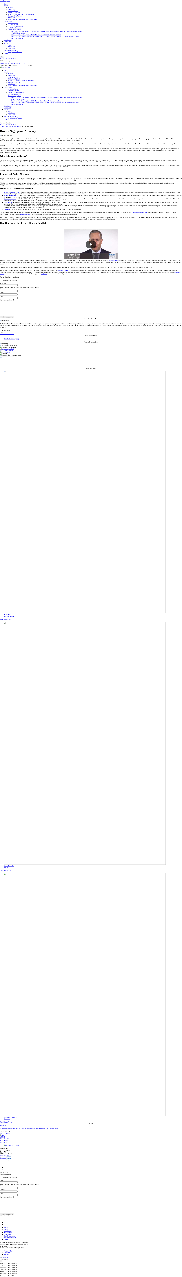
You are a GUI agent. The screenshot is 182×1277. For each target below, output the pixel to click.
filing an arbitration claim (140, 212)
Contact (6, 53)
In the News (11, 17)
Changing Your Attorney (15, 16)
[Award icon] (7, 349)
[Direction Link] (11, 1145)
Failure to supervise (10, 199)
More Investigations (17, 38)
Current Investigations (14, 29)
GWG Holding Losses (18, 33)
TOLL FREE (4, 1141)
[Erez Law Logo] (2, 57)
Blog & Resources (9, 1236)
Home (5, 4)
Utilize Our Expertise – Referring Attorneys (21, 14)
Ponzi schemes (8, 202)
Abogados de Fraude (10, 50)
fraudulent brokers (63, 270)
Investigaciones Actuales (15, 52)
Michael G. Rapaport (14, 12)
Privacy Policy (8, 1251)
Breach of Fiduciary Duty (11, 339)
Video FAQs (11, 48)
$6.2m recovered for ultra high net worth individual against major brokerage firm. (24, 1128)
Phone (2, 292)
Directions (3, 1158)
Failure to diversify (10, 195)
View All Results (5, 1133)
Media (6, 43)
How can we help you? (7, 300)
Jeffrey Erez (11, 9)
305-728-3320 (4, 1155)
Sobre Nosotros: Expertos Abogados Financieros (22, 19)
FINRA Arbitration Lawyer (16, 26)
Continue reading (55, 1128)
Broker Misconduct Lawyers (12, 126)
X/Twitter (3, 283)
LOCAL (4, 1138)
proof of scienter (113, 260)
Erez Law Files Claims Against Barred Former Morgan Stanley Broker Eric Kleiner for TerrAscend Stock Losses (45, 36)
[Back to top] (4, 1257)
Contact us (44, 274)
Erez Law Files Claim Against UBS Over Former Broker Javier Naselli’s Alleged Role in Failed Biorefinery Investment (47, 31)
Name (2, 289)
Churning (7, 209)
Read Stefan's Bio (5, 871)
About (6, 6)
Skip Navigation (5, 1)
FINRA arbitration (25, 214)
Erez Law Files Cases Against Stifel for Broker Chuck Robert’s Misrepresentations (36, 35)
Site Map (6, 1254)
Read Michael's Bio (6, 1122)
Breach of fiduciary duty (12, 192)
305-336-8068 (21, 65)
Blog (9, 45)
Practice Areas (8, 21)
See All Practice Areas (14, 28)
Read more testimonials (7, 334)
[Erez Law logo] (5, 67)
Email (2, 296)
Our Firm (10, 7)
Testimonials (7, 41)
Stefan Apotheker (13, 11)
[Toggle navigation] (1, 60)
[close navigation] (2, 60)
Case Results (7, 40)
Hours (9, 1158)
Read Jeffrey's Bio (5, 619)
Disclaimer (7, 1252)
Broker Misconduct (13, 24)
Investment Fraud (13, 23)
